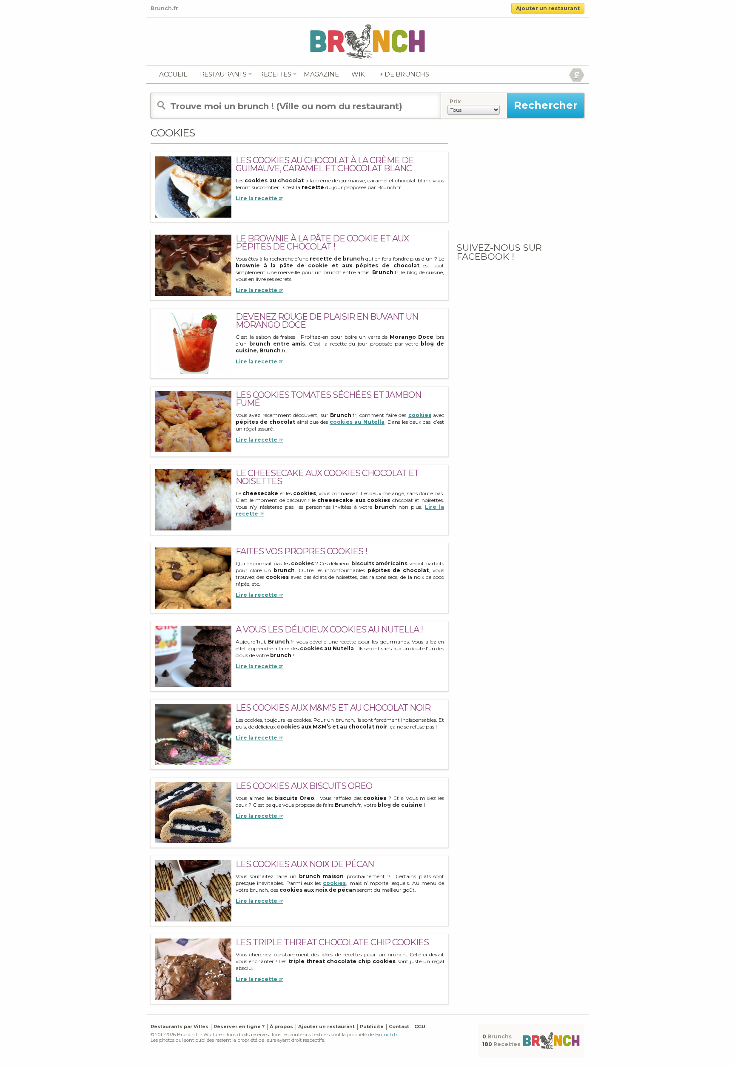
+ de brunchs (404, 74)
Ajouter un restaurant (548, 8)
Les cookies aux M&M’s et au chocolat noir (333, 708)
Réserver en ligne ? (239, 1026)
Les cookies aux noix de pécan (305, 864)
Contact (399, 1026)
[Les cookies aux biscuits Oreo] (193, 812)
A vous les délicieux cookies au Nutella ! (329, 629)
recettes (275, 74)
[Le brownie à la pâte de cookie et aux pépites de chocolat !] (193, 265)
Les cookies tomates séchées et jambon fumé (328, 399)
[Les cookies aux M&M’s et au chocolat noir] (193, 734)
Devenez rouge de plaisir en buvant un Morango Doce (327, 321)
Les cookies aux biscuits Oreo (304, 786)
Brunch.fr (386, 1035)
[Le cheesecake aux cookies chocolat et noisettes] (193, 499)
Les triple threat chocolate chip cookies (332, 942)
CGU (419, 1026)
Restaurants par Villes (179, 1026)
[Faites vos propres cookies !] (193, 578)
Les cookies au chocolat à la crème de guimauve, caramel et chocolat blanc (325, 164)
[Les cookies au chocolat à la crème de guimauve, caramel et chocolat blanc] (193, 187)
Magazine (321, 74)
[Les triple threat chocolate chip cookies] (193, 969)
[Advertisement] (520, 180)
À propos (281, 1026)
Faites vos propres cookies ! (301, 551)
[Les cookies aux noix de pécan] (193, 890)
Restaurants (223, 74)
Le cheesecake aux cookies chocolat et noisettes (327, 477)
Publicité (372, 1026)
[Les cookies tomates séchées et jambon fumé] (193, 421)
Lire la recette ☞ (259, 198)
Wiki (359, 74)
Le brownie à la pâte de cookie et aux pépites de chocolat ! (322, 242)
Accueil (173, 74)
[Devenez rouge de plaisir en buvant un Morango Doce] (193, 343)
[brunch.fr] (367, 41)
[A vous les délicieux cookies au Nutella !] (193, 656)
